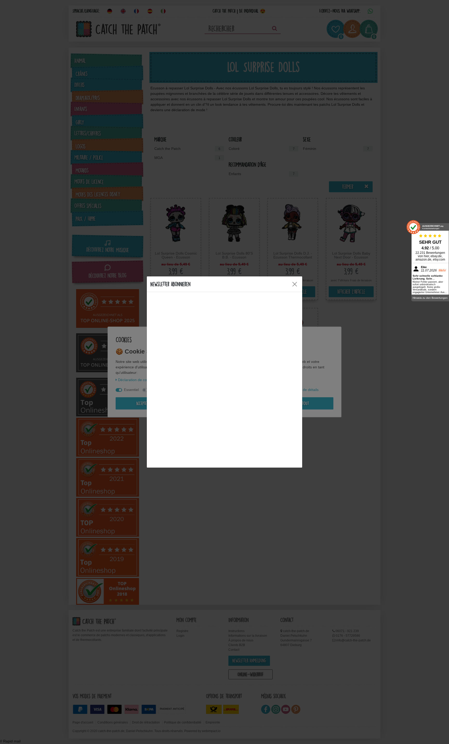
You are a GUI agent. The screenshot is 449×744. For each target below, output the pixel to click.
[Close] (294, 284)
